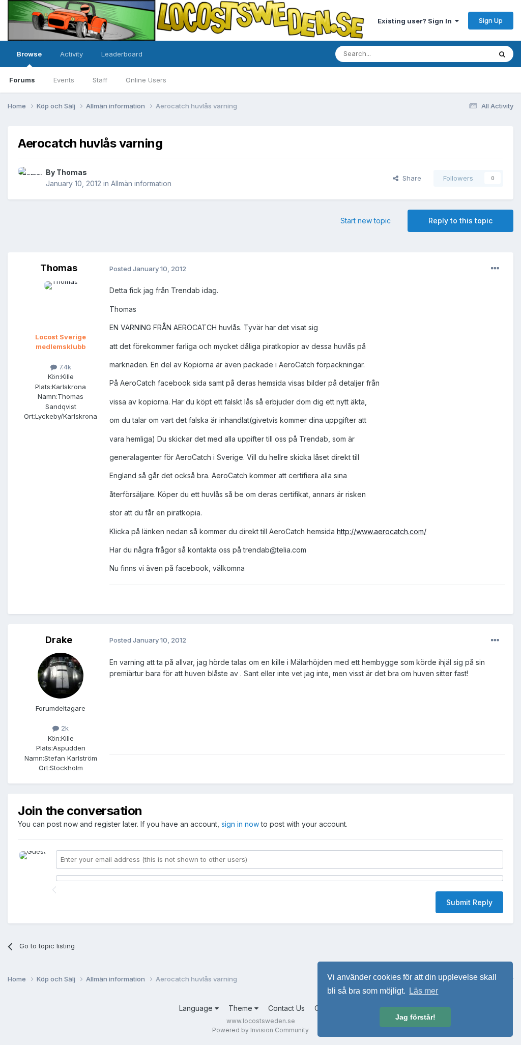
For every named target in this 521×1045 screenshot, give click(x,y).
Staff (100, 80)
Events (63, 80)
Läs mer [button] (423, 990)
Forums (22, 80)
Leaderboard (121, 54)
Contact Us (286, 1008)
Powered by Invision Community (260, 1030)
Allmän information (141, 183)
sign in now (240, 824)
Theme (241, 1008)
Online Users (146, 80)
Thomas (71, 172)
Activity (71, 54)
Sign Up (491, 20)
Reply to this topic (460, 220)
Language (197, 1008)
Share (409, 178)
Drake (58, 639)
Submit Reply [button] (469, 902)
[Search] (502, 54)
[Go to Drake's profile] (60, 676)
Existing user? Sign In (416, 21)
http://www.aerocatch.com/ (381, 531)
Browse (29, 54)
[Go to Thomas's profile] (29, 178)
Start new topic (365, 220)
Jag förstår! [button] (415, 1017)
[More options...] (495, 269)
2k (64, 728)
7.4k (64, 367)
